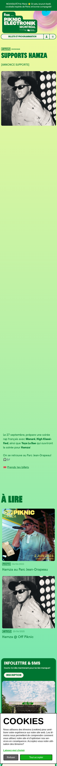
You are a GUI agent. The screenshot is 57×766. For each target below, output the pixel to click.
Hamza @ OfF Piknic (17, 637)
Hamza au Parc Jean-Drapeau (25, 569)
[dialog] (28, 738)
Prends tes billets (18, 467)
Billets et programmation (22, 36)
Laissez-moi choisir (14, 750)
